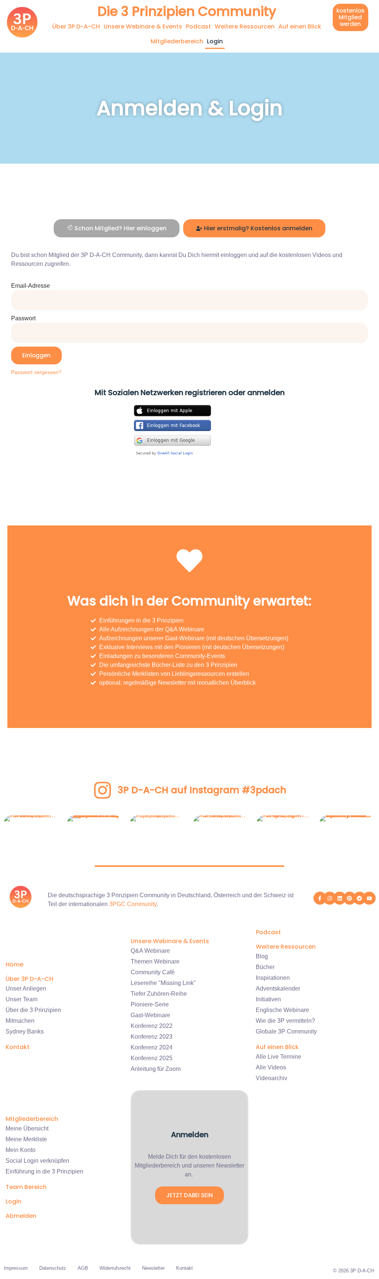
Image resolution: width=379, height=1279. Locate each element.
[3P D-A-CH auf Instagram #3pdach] (102, 790)
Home (14, 964)
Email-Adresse (30, 286)
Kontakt (18, 1047)
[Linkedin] (339, 898)
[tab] (117, 228)
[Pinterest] (349, 898)
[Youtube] (369, 898)
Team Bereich (26, 1187)
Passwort (23, 318)
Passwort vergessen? (36, 372)
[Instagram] (329, 898)
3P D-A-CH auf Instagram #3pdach (202, 790)
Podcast (198, 26)
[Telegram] (359, 898)
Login (215, 41)
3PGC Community (133, 904)
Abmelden (21, 1216)
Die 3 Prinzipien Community (186, 11)
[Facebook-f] (319, 898)
